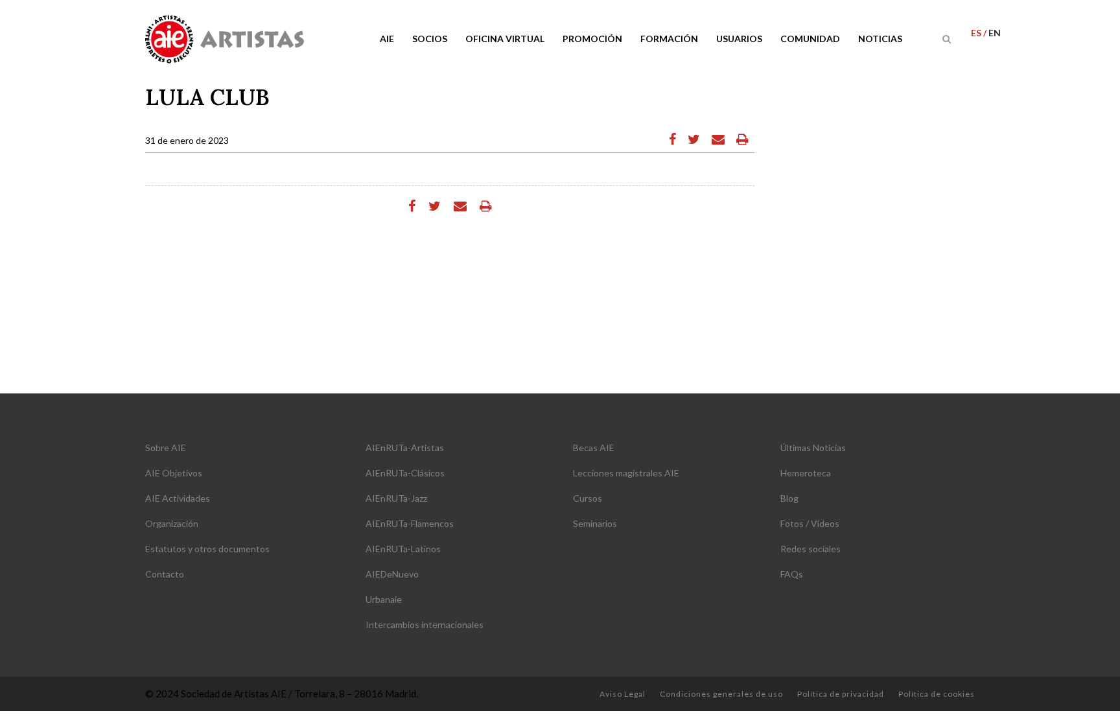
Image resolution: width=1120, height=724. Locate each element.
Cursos (587, 498)
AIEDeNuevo (392, 573)
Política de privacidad (840, 694)
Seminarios (595, 523)
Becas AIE (593, 447)
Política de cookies (936, 694)
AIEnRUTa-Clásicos (405, 472)
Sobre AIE (165, 447)
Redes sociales (810, 548)
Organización (171, 523)
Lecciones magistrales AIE (626, 472)
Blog (789, 498)
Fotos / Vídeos (809, 523)
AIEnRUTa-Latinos (403, 548)
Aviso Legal (623, 694)
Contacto (164, 573)
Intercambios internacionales (425, 624)
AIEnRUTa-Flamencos (410, 523)
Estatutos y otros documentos (207, 548)
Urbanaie (384, 599)
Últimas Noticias (813, 447)
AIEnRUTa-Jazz (396, 498)
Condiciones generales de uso (721, 694)
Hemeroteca (805, 472)
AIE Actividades (177, 498)
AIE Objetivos (173, 472)
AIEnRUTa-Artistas (405, 447)
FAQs (791, 573)
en (994, 32)
